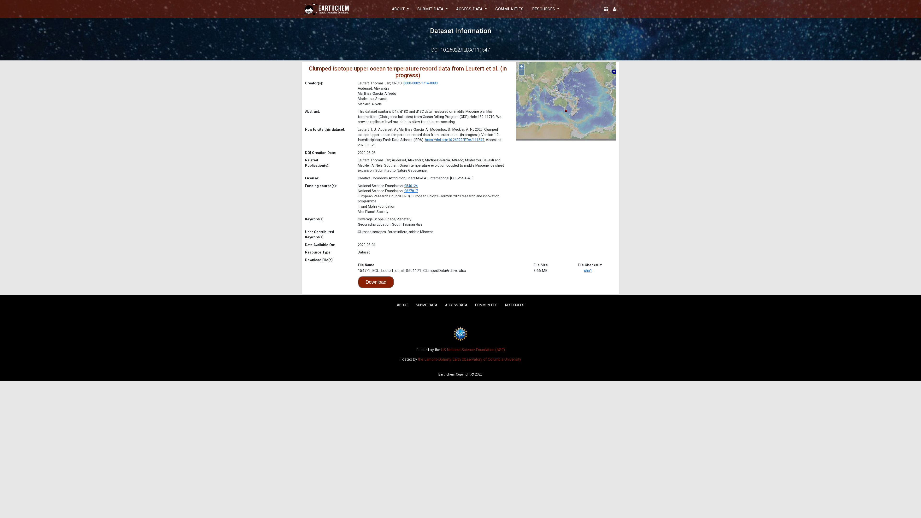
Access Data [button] (470, 9)
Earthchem (446, 374)
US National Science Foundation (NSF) (473, 349)
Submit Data (426, 305)
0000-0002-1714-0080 (420, 83)
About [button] (399, 9)
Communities (509, 9)
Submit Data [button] (431, 9)
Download (376, 282)
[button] (606, 9)
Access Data (456, 305)
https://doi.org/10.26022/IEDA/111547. (455, 140)
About (402, 305)
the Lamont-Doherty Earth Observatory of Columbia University (469, 359)
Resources (514, 305)
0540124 (411, 186)
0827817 (411, 191)
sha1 (588, 270)
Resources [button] (544, 9)
